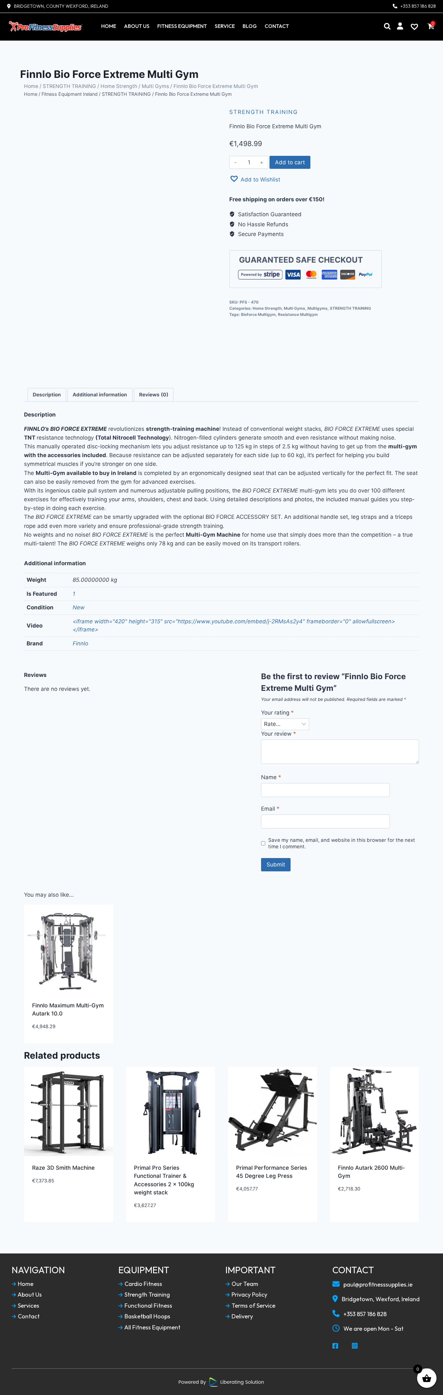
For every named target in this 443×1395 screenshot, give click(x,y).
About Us (137, 26)
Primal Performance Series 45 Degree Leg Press (271, 1172)
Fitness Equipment (182, 26)
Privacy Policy (248, 1294)
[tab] (47, 395)
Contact (277, 26)
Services (28, 1305)
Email (270, 808)
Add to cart (290, 162)
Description (47, 395)
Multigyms (317, 308)
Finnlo (80, 643)
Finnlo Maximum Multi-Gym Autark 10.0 (68, 1009)
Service (225, 26)
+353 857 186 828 (418, 6)
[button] (254, 179)
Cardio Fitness (142, 1284)
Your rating (277, 712)
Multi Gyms (155, 86)
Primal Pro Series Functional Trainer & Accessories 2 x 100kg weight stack (164, 1180)
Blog (250, 26)
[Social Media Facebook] (335, 1346)
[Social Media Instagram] (355, 1346)
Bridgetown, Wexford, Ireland (380, 1299)
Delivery (241, 1316)
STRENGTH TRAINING (69, 86)
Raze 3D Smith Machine (63, 1168)
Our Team (244, 1284)
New (79, 607)
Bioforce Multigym (258, 314)
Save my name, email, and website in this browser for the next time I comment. (341, 843)
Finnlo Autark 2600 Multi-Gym (371, 1172)
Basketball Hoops (146, 1316)
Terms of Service (252, 1305)
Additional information (100, 395)
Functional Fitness (147, 1305)
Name (271, 777)
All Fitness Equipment (151, 1327)
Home (108, 26)
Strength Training (146, 1294)
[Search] (387, 26)
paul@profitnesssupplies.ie (377, 1284)
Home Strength (119, 86)
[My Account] (400, 26)
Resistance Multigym (298, 314)
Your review (278, 733)
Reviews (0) (153, 395)
